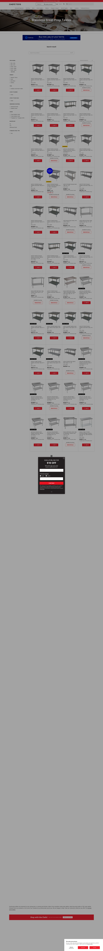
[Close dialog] (63, 458)
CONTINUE (51, 483)
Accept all (83, 947)
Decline (94, 947)
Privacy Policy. (90, 944)
